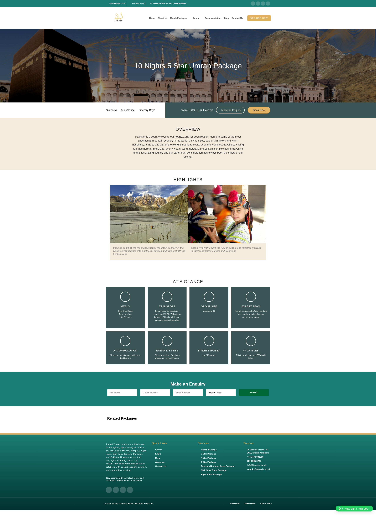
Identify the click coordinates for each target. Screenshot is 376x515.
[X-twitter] (258, 3)
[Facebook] (253, 3)
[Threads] (263, 3)
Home (152, 18)
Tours (196, 18)
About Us (162, 18)
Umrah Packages (178, 18)
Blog (226, 18)
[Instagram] (268, 3)
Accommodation (213, 18)
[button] (107, 222)
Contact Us (237, 18)
